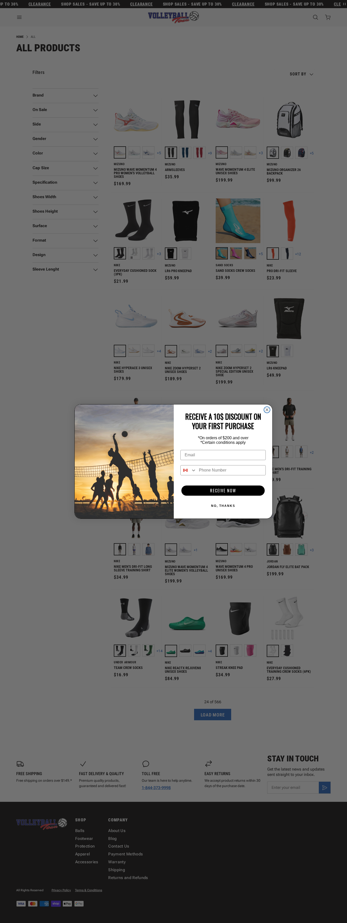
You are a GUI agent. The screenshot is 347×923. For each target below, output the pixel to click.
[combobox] (188, 470)
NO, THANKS (223, 506)
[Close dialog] (267, 410)
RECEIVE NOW (223, 491)
